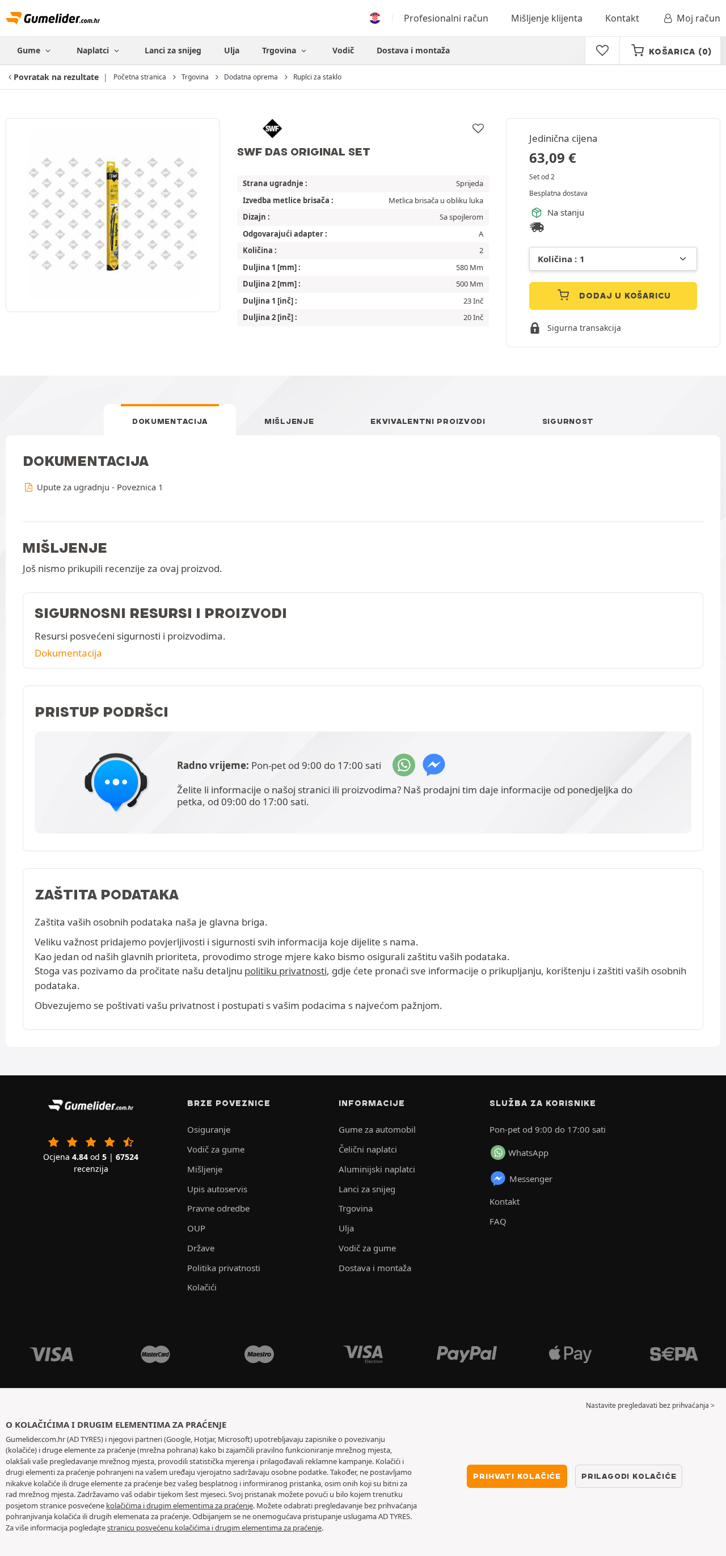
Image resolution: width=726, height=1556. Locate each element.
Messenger (530, 1178)
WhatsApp (528, 1152)
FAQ (497, 1221)
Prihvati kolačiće (517, 1476)
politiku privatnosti (285, 970)
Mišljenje (289, 421)
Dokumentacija (170, 421)
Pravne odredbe (218, 1208)
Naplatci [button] (94, 50)
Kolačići (202, 1287)
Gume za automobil (377, 1129)
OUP (196, 1228)
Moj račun (698, 18)
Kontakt (622, 18)
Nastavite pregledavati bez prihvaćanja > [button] (650, 1405)
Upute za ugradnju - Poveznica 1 (99, 487)
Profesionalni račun (446, 18)
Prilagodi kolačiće (628, 1476)
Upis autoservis (217, 1189)
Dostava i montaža (413, 50)
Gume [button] (30, 50)
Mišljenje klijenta (547, 18)
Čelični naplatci (368, 1149)
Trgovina (280, 50)
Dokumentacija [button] (68, 652)
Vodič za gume (215, 1149)
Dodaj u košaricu (624, 296)
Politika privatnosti (223, 1267)
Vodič (343, 50)
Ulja (231, 50)
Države (200, 1248)
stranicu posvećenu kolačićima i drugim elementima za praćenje (214, 1528)
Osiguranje (208, 1129)
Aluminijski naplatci (377, 1169)
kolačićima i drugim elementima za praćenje (179, 1505)
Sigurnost (568, 421)
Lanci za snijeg (173, 50)
